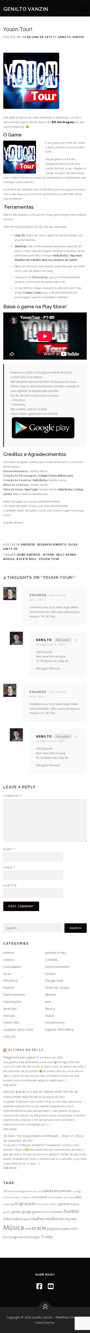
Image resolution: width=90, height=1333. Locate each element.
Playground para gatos (19, 1057)
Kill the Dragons (63, 122)
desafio (59, 1197)
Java (48, 1001)
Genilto (44, 640)
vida (49, 1236)
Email (9, 867)
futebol (53, 1204)
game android (29, 554)
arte (39, 1191)
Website (10, 885)
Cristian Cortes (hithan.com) (55, 475)
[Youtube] (51, 1286)
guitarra (37, 1212)
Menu (82, 8)
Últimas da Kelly (26, 1050)
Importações (12, 1001)
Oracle (49, 1016)
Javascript (10, 1008)
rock (73, 1228)
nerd (28, 1229)
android (12, 1191)
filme (45, 1204)
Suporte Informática (59, 1029)
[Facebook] (39, 1286)
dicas (72, 1197)
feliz (39, 1204)
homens (57, 1212)
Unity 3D (19, 235)
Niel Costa (31, 489)
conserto (25, 1197)
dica (66, 1197)
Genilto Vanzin (25, 9)
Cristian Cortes (32, 292)
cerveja (76, 1191)
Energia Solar (54, 980)
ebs (78, 1196)
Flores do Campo (57, 987)
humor (71, 1211)
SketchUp (20, 246)
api (35, 1191)
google (26, 1212)
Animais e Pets (55, 953)
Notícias (9, 1016)
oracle (39, 1227)
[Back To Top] (45, 1307)
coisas (16, 1197)
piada (65, 1229)
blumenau (63, 1190)
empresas (8, 1204)
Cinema (8, 960)
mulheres (54, 1218)
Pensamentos (55, 1022)
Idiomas (50, 994)
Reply (42, 599)
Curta (51, 1197)
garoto (7, 1212)
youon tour (49, 559)
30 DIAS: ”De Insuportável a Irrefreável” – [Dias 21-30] (41, 1136)
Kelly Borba (61, 255)
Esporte (8, 987)
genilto (16, 1212)
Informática (13, 1218)
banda (48, 1190)
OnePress (62, 1317)
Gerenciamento (14, 994)
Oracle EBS (11, 1022)
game (76, 1204)
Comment (12, 796)
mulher (37, 1218)
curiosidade (39, 1197)
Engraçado (25, 1203)
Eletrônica (10, 980)
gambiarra (65, 1204)
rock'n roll (27, 559)
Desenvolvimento (52, 544)
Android (28, 544)
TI (42, 1236)
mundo (70, 1218)
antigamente (25, 1191)
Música (9, 559)
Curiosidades (12, 967)
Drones (50, 974)
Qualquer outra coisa (18, 1029)
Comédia (51, 960)
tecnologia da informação (21, 1237)
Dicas (73, 544)
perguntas (54, 1229)
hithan (48, 554)
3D (5, 1191)
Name (9, 849)
